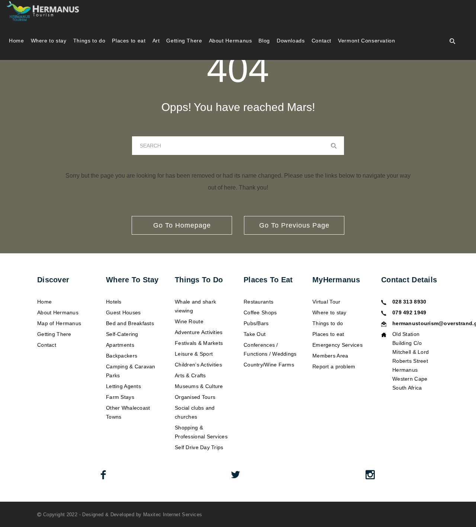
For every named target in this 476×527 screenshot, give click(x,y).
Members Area (330, 356)
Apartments (120, 345)
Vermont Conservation (366, 41)
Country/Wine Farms (269, 365)
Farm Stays (120, 397)
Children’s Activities (198, 365)
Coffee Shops (260, 312)
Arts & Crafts (190, 375)
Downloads (291, 41)
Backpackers (121, 356)
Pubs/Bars (256, 323)
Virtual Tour (326, 302)
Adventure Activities (199, 332)
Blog (264, 41)
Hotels (114, 302)
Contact (321, 41)
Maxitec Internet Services (172, 514)
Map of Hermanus (59, 323)
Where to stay (49, 41)
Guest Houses (123, 312)
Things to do (89, 41)
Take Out (255, 334)
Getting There (184, 41)
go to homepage (182, 225)
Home (16, 41)
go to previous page (294, 225)
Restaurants (258, 302)
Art (156, 41)
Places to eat (128, 41)
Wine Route (189, 321)
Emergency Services (337, 345)
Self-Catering (122, 334)
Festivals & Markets (199, 343)
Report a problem (333, 366)
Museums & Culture (199, 386)
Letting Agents (123, 386)
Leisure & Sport (194, 354)
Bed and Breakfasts (130, 323)
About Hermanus (230, 41)
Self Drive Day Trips (199, 447)
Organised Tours (195, 397)
